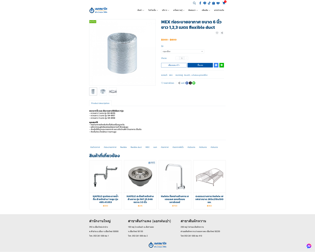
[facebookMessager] (309, 246)
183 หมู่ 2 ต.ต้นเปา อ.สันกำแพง (141, 227)
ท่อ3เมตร (203, 147)
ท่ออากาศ (165, 147)
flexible (123, 147)
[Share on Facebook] (186, 82)
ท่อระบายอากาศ (110, 147)
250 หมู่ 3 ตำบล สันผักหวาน (192, 227)
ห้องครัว (187, 75)
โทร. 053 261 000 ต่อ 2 (138, 236)
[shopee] (214, 3)
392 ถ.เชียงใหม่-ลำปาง (98, 227)
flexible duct (136, 147)
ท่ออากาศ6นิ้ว (178, 147)
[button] (194, 3)
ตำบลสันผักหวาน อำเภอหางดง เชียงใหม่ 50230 (200, 231)
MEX (171, 75)
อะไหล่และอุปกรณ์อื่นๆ (199, 75)
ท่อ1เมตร (214, 147)
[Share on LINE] (193, 82)
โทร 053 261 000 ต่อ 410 (191, 236)
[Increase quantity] (186, 58)
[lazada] (218, 3)
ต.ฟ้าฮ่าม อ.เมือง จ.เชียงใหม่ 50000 (103, 231)
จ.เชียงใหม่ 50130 (135, 231)
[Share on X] (190, 82)
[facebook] (200, 3)
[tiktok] (209, 3)
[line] (205, 3)
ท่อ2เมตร (191, 147)
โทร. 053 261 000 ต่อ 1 (99, 236)
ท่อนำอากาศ (95, 147)
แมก (155, 147)
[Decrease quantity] (177, 58)
